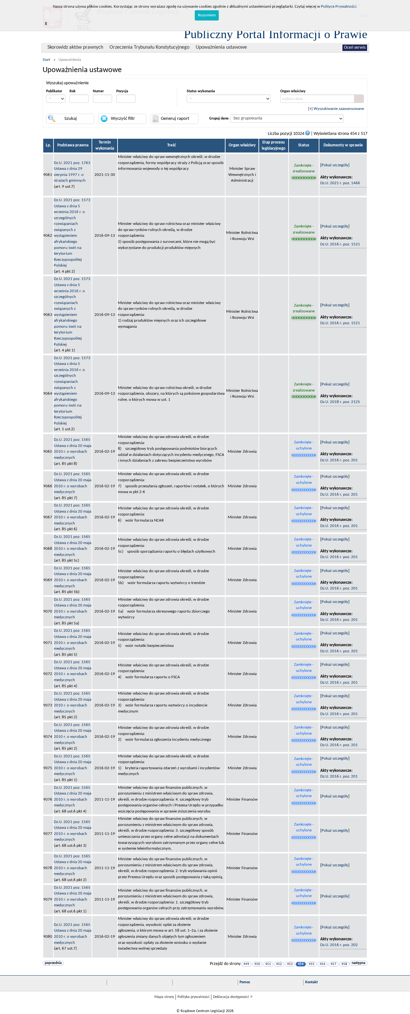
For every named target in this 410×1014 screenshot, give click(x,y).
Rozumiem (207, 15)
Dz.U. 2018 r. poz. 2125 (340, 402)
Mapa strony (164, 997)
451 (268, 964)
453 (290, 964)
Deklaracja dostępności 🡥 (232, 997)
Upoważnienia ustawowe (221, 47)
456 (322, 964)
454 (301, 964)
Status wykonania (201, 91)
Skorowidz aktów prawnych (75, 47)
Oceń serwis (354, 47)
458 (344, 964)
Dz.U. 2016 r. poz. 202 (339, 945)
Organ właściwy (293, 91)
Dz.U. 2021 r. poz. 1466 (340, 183)
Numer (98, 91)
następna (358, 963)
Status (303, 145)
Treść (171, 145)
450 (257, 964)
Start (46, 60)
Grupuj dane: (219, 118)
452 (279, 964)
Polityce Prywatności (338, 6)
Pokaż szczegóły (335, 165)
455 (312, 964)
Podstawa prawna (72, 145)
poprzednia (53, 963)
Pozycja (122, 91)
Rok (73, 91)
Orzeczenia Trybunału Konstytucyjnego (149, 47)
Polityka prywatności (193, 997)
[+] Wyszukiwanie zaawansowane (336, 109)
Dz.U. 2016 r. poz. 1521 (340, 244)
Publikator (54, 91)
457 (333, 964)
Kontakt (311, 982)
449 (246, 964)
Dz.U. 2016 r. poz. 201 (339, 460)
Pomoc (245, 982)
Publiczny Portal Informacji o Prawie (275, 34)
